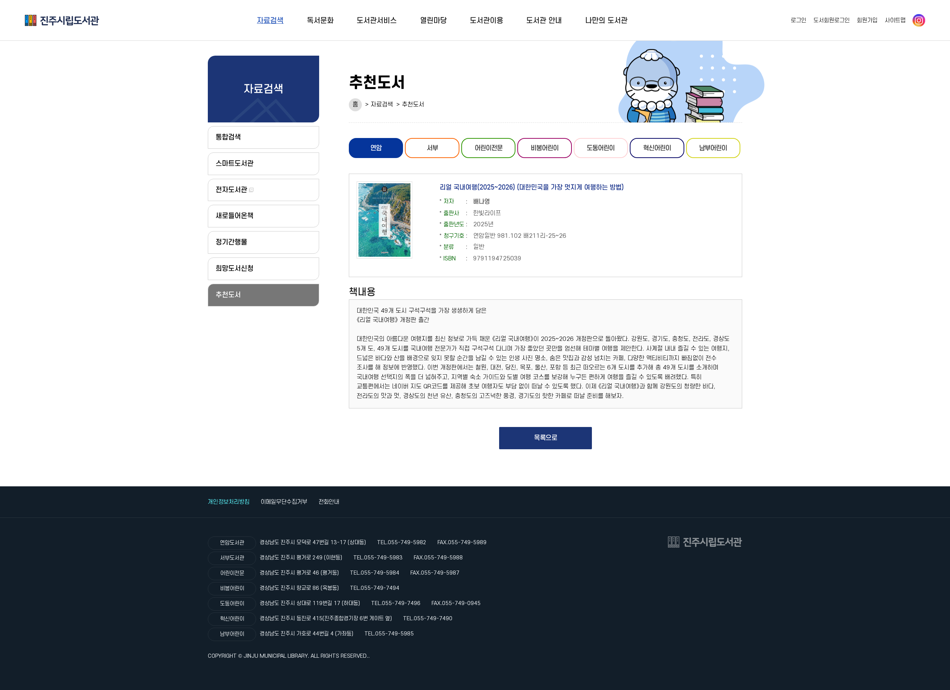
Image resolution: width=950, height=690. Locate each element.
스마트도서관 (234, 163)
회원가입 (867, 20)
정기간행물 (231, 242)
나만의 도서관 (606, 20)
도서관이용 (486, 20)
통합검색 (228, 137)
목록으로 (545, 438)
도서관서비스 (377, 20)
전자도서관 (232, 189)
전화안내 (328, 502)
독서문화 (320, 20)
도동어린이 (601, 148)
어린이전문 (488, 148)
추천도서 (413, 104)
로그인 (798, 20)
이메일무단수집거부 (284, 502)
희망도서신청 (234, 268)
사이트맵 (895, 20)
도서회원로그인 (831, 20)
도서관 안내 (544, 20)
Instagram (919, 20)
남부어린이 (713, 148)
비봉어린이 (544, 148)
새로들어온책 (234, 215)
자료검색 (270, 20)
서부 (432, 148)
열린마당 (433, 20)
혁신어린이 (657, 148)
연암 (375, 148)
